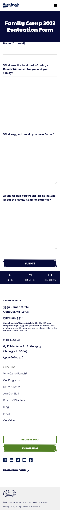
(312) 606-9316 (13, 318)
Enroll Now (30, 448)
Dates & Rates (11, 387)
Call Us (10, 280)
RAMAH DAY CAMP (14, 470)
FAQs (6, 413)
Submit (30, 263)
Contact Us (30, 280)
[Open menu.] (55, 5)
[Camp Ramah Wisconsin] (11, 5)
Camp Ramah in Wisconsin (28, 507)
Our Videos (9, 420)
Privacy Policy (9, 507)
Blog (6, 407)
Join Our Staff (11, 393)
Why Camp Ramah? (15, 373)
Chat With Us (50, 280)
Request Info (30, 439)
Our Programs (11, 380)
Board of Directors (14, 400)
